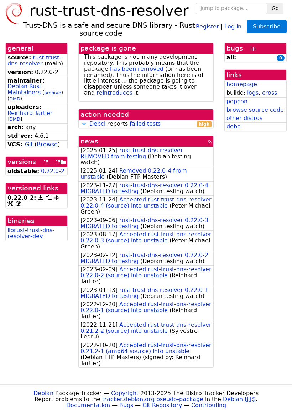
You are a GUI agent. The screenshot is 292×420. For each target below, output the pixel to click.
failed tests (145, 123)
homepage (241, 84)
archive (52, 92)
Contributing (208, 405)
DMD (14, 98)
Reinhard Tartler (30, 113)
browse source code (255, 109)
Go (275, 8)
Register (207, 26)
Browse (47, 144)
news (89, 141)
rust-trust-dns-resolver (34, 60)
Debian (43, 393)
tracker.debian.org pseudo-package (152, 399)
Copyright (125, 393)
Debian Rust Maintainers (24, 89)
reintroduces (114, 92)
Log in (232, 26)
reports (149, 124)
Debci (97, 123)
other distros (244, 118)
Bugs (126, 405)
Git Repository (162, 405)
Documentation (88, 405)
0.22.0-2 (52, 171)
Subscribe (267, 26)
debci (234, 126)
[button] (84, 123)
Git (29, 144)
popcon (236, 101)
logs (253, 92)
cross (269, 92)
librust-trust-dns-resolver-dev (30, 233)
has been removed (136, 68)
